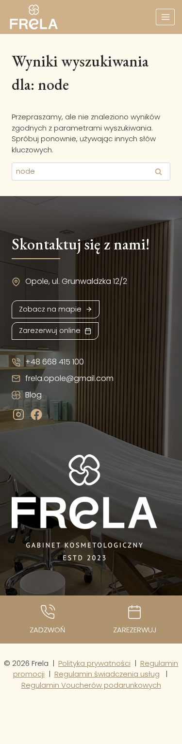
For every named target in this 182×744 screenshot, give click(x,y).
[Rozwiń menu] (165, 17)
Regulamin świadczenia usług (107, 674)
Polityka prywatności (94, 663)
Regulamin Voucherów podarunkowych (91, 685)
